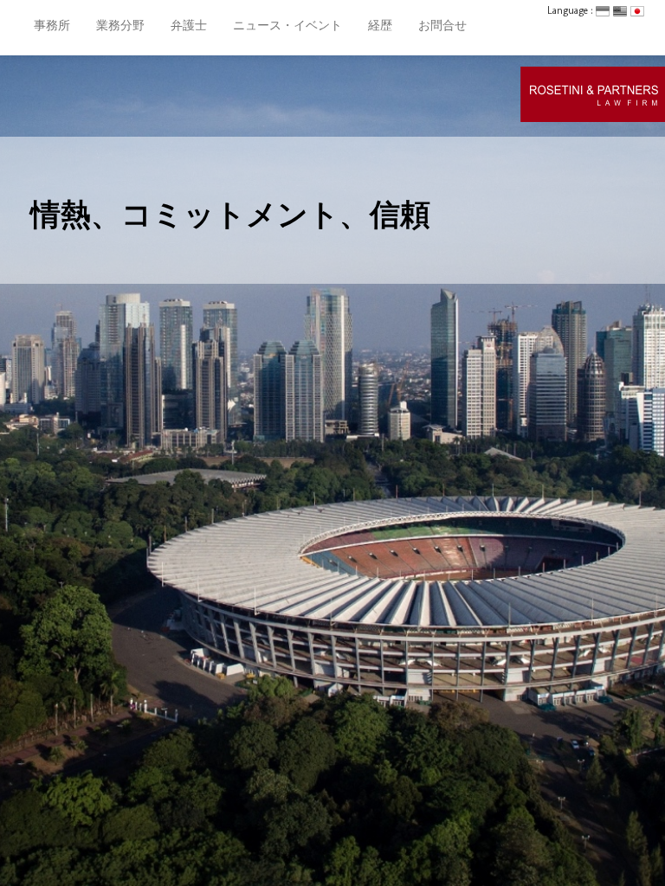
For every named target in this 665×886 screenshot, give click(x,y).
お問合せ (442, 25)
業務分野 (120, 25)
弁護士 (189, 25)
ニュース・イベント (287, 25)
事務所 (52, 25)
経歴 (380, 25)
